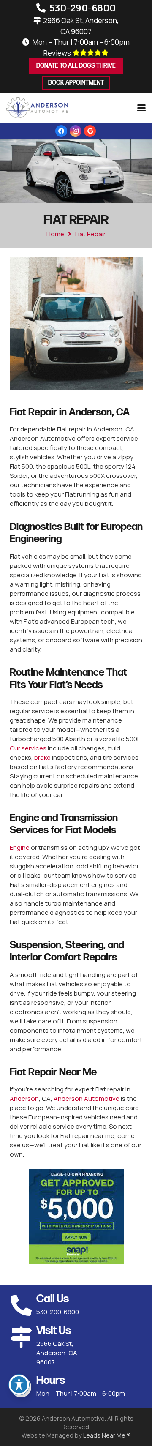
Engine (20, 847)
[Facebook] (61, 131)
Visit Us (53, 1330)
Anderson (24, 1098)
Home (55, 233)
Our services (28, 748)
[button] (141, 108)
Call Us (52, 1299)
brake (42, 757)
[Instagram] (75, 131)
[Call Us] (23, 1305)
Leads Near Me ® (106, 1435)
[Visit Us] (23, 1337)
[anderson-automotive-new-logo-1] (37, 107)
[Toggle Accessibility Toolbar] (19, 1385)
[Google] (90, 131)
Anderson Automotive (86, 1098)
